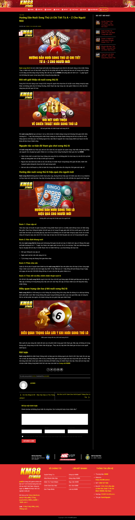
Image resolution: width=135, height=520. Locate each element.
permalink (46, 376)
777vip (33, 497)
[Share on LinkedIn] (61, 369)
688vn (30, 500)
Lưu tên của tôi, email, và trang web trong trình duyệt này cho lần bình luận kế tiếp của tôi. (53, 436)
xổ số (84, 9)
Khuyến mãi (94, 9)
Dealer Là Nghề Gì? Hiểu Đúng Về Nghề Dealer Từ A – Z (107, 40)
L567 (37, 506)
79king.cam (23, 509)
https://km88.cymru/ (103, 480)
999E (33, 506)
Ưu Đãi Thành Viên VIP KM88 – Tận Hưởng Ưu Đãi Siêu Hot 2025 (107, 24)
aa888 (35, 500)
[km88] (27, 3)
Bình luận (25, 412)
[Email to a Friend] (54, 369)
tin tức (104, 9)
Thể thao (75, 9)
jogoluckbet (23, 500)
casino (49, 9)
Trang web (71, 428)
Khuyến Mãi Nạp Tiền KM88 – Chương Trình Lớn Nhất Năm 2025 (108, 48)
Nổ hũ (66, 9)
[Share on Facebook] (48, 369)
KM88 (31, 9)
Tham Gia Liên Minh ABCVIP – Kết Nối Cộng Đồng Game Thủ (108, 56)
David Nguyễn (105, 497)
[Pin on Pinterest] (58, 369)
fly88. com (23, 502)
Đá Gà (57, 9)
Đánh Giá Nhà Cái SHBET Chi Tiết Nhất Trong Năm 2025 (108, 32)
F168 (25, 506)
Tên (23, 428)
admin (39, 26)
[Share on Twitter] (51, 369)
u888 (28, 497)
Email (47, 428)
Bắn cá (40, 9)
